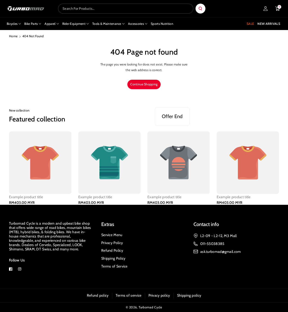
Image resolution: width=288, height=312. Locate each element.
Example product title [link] (26, 197)
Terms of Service (114, 266)
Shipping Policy (113, 258)
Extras (107, 224)
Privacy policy (159, 295)
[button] (278, 9)
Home (13, 36)
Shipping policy (189, 295)
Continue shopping (144, 84)
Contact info (206, 224)
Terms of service (129, 295)
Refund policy (98, 295)
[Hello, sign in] (265, 9)
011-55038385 (212, 244)
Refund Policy (112, 250)
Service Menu (111, 235)
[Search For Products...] (200, 9)
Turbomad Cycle (150, 307)
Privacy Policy (112, 243)
